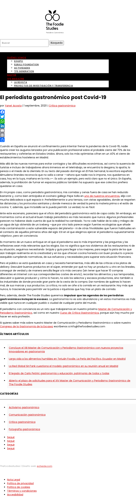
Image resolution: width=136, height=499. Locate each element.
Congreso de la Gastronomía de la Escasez (26, 326)
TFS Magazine (15, 78)
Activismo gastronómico (24, 407)
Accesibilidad (15, 494)
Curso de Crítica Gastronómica (79, 313)
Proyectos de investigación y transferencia (43, 85)
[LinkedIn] (68, 126)
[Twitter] (68, 116)
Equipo (18, 61)
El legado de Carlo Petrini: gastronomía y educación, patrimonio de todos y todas (59, 373)
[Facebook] (68, 112)
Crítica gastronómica (62, 105)
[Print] (68, 135)
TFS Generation (24, 71)
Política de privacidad (20, 483)
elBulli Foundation (26, 64)
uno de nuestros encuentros (102, 196)
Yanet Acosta (13, 105)
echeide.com (44, 466)
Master (11, 75)
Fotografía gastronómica (24, 429)
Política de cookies (18, 487)
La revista (20, 82)
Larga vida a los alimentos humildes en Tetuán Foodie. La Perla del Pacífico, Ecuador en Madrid (67, 359)
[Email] (68, 130)
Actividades (22, 67)
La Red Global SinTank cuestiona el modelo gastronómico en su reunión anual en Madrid (63, 366)
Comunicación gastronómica (27, 414)
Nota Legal (13, 479)
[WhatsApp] (68, 121)
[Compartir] (68, 139)
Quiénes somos (16, 57)
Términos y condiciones (22, 491)
